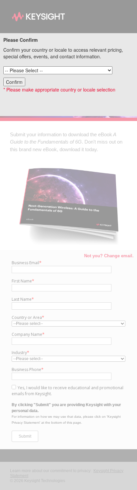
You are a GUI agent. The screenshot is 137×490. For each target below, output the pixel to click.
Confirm (14, 82)
